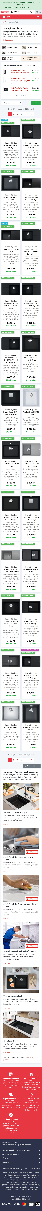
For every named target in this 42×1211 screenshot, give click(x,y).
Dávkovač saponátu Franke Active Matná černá (20, 71)
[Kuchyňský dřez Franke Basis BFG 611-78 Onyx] (6, 89)
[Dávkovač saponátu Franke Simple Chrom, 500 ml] (6, 80)
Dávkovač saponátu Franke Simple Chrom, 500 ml (20, 80)
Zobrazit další (21, 95)
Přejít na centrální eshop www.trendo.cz (16, 1145)
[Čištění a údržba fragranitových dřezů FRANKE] (21, 888)
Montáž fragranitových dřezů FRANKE (20, 951)
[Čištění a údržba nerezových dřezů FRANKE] (21, 841)
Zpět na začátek (31, 766)
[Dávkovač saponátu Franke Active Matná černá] (6, 72)
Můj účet (5, 1158)
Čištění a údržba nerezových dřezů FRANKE (18, 858)
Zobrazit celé (8, 40)
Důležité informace (10, 1154)
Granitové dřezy (10, 1041)
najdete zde (28, 7)
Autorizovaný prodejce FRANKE (15, 1150)
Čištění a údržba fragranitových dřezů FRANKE (20, 905)
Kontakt (5, 1162)
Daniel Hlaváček (24, 1199)
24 (27, 114)
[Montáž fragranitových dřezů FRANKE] (21, 935)
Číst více (6, 824)
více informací (35, 1169)
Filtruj (35, 103)
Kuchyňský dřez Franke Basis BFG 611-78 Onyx (19, 89)
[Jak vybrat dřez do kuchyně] (21, 796)
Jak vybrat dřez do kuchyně (15, 812)
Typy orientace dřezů (12, 996)
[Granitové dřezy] (21, 1024)
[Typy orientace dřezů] (21, 980)
